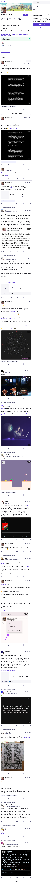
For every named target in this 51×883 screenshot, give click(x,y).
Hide (29, 75)
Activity (5, 51)
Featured (26, 51)
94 (8, 19)
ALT (29, 103)
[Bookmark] (23, 109)
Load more (16, 881)
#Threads (3, 563)
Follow (25, 15)
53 (1, 19)
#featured (3, 57)
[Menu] (30, 15)
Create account (41, 24)
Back (4, 1)
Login (41, 27)
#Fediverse (27, 566)
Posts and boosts (5, 55)
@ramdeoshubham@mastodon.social (8, 16)
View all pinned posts (17, 113)
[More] (30, 109)
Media (16, 51)
